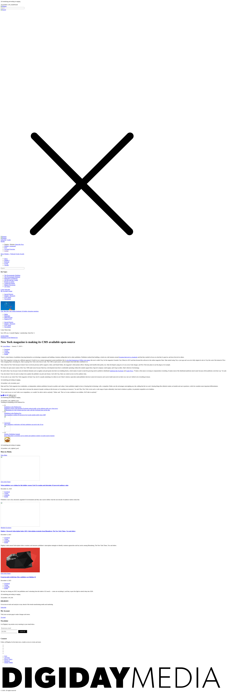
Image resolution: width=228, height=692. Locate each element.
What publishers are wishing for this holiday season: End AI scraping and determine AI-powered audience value (34, 485)
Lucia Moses (6, 346)
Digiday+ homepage (10, 246)
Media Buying (8, 317)
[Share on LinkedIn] (1, 395)
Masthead (7, 661)
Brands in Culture (9, 281)
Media (6, 314)
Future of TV (8, 319)
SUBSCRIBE (5, 336)
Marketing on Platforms (11, 278)
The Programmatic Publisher (12, 275)
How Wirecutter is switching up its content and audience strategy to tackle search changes (29, 435)
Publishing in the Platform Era (9, 337)
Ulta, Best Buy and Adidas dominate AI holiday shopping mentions (20, 311)
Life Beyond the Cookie (11, 280)
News (2, 254)
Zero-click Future (6, 482)
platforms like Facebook (116, 371)
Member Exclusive (6, 527)
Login (9, 240)
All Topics (7, 286)
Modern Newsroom (9, 285)
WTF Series (7, 297)
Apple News (129, 371)
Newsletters (7, 299)
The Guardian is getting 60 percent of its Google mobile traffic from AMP (25, 415)
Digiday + (7, 254)
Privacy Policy (8, 659)
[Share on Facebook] (3, 395)
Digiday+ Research (9, 296)
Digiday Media (8, 662)
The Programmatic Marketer (12, 277)
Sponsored (7, 423)
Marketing (7, 316)
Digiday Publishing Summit (12, 434)
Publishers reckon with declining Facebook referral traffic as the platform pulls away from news (31, 408)
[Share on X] (5, 395)
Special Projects (8, 294)
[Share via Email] (7, 395)
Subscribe (3, 240)
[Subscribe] (4, 238)
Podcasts (12, 254)
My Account (4, 291)
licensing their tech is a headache (128, 357)
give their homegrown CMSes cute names (78, 360)
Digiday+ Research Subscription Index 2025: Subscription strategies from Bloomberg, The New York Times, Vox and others (38, 531)
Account (3, 617)
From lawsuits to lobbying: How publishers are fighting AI (18, 577)
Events (18, 254)
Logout (6, 251)
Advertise (7, 657)
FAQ (5, 247)
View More (4, 455)
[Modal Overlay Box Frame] (14, 631)
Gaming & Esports (9, 283)
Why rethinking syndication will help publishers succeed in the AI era (23, 424)
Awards (22, 254)
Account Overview (9, 249)
